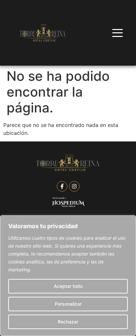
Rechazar (68, 321)
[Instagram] (74, 186)
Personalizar (68, 304)
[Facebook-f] (62, 186)
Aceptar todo (68, 286)
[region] (68, 275)
